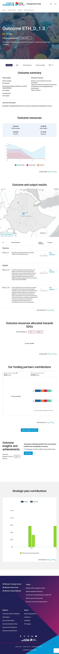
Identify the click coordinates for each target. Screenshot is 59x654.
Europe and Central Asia (9, 627)
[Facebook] (20, 636)
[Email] (36, 636)
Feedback (27, 620)
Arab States (6, 617)
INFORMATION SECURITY (37, 646)
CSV (49, 171)
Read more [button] (28, 453)
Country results (12, 10)
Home (4, 10)
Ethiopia (20, 10)
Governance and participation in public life (38, 594)
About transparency (30, 613)
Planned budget (21, 165)
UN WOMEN (33, 650)
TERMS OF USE (18, 646)
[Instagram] (28, 636)
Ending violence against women (35, 588)
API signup (27, 623)
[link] (52, 255)
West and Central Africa (9, 630)
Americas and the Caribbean (11, 613)
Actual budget (32, 165)
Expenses (41, 165)
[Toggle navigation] (55, 4)
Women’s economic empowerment (30, 553)
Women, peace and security (34, 598)
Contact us (27, 617)
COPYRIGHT (26, 650)
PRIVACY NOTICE (26, 646)
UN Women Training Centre (11, 584)
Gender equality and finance (34, 591)
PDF (54, 171)
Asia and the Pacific (8, 620)
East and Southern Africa (10, 623)
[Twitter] (24, 636)
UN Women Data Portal (10, 587)
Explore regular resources (29, 430)
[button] (23, 213)
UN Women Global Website (11, 590)
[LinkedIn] (32, 636)
